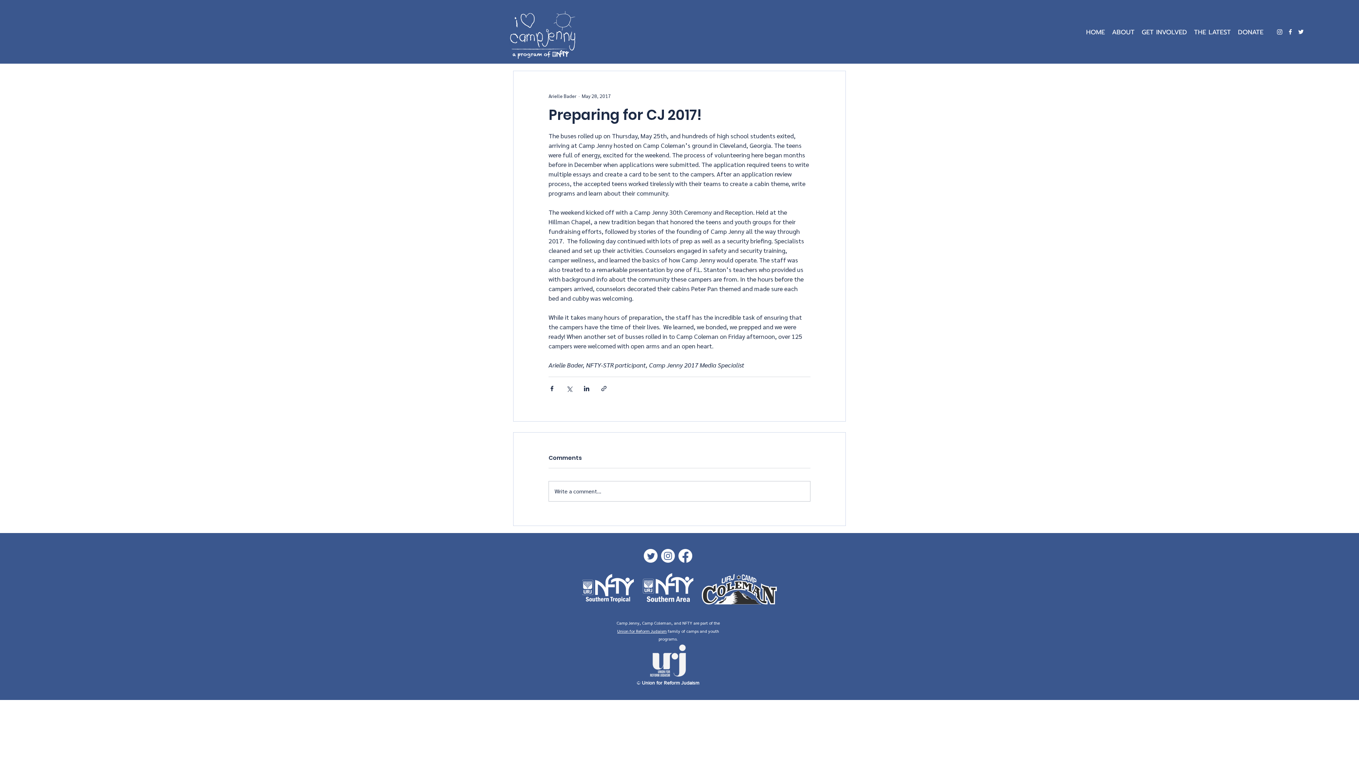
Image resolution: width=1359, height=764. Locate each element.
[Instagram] (1279, 31)
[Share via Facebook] (552, 388)
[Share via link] (604, 388)
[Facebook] (1290, 31)
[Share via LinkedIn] (586, 388)
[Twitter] (1300, 31)
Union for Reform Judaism (642, 631)
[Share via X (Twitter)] (569, 388)
